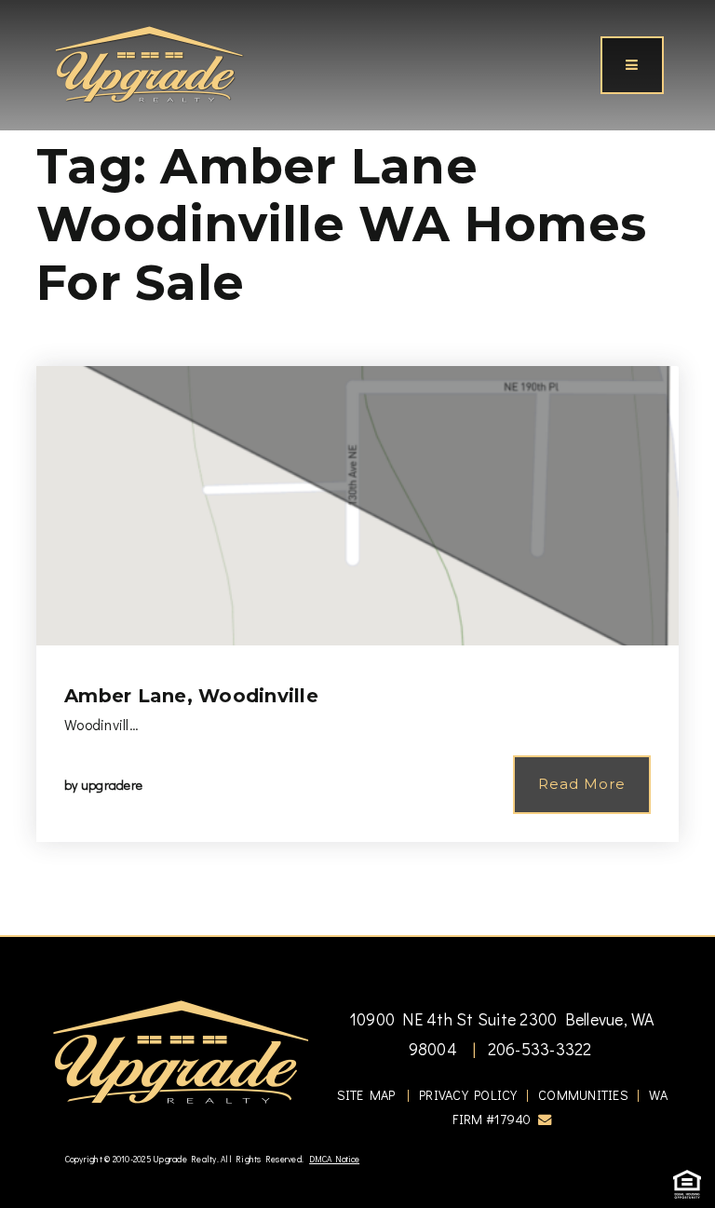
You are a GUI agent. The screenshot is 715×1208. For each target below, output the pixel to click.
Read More (582, 784)
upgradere (111, 785)
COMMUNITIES (583, 1095)
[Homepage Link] (149, 62)
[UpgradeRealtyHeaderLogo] (180, 1050)
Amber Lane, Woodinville (191, 696)
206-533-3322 (537, 1049)
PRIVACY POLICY (468, 1095)
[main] (357, 467)
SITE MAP (366, 1095)
